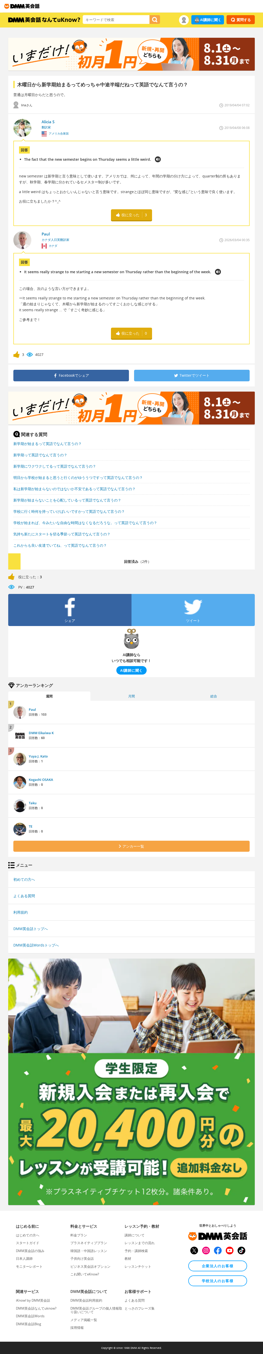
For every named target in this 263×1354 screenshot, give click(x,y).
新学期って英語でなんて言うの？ (40, 454)
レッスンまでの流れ (140, 1243)
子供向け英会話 (82, 1258)
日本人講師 (24, 1258)
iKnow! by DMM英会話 (33, 1300)
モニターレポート (29, 1266)
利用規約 (20, 912)
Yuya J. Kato (38, 756)
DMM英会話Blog (28, 1324)
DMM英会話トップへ (30, 928)
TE (30, 826)
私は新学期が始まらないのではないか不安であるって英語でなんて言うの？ (74, 488)
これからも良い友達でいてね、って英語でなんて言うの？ (60, 545)
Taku (32, 803)
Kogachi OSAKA (41, 779)
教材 (128, 1258)
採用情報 (77, 1327)
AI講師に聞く (210, 19)
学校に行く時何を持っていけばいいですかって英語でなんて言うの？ (69, 511)
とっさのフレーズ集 (140, 1308)
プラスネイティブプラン (88, 1243)
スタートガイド (27, 1243)
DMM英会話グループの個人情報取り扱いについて (96, 1310)
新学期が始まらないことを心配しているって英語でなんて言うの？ (67, 500)
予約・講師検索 (136, 1250)
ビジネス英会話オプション (90, 1266)
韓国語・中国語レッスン (88, 1250)
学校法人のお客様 (217, 1280)
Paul (32, 709)
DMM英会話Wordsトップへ (36, 945)
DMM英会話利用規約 (86, 1300)
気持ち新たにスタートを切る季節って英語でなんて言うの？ (61, 534)
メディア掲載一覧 (83, 1320)
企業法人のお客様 (217, 1265)
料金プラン (78, 1235)
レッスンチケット (138, 1266)
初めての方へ (24, 879)
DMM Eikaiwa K (41, 733)
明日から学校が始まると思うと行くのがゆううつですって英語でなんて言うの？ (78, 477)
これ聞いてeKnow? (84, 1274)
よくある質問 (24, 895)
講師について (135, 1235)
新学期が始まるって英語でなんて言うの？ (47, 443)
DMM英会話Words (30, 1316)
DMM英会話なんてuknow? (36, 1308)
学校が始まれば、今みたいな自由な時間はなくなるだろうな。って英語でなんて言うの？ (85, 522)
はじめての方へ (27, 1235)
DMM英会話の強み (30, 1250)
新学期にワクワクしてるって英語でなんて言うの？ (54, 466)
